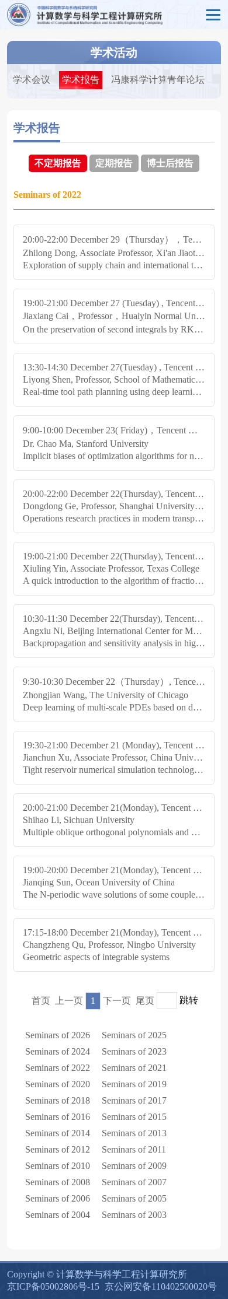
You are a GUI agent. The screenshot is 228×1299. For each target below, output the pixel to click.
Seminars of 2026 (57, 1035)
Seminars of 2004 (57, 1215)
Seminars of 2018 (57, 1100)
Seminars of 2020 (57, 1084)
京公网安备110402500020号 (161, 1286)
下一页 (117, 1001)
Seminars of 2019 (134, 1084)
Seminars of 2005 (134, 1198)
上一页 (69, 1001)
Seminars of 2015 (134, 1117)
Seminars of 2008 (57, 1182)
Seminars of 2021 (134, 1068)
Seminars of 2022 (57, 1068)
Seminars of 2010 (57, 1166)
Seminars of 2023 (134, 1051)
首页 (41, 1001)
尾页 (145, 1001)
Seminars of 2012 (57, 1149)
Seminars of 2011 (134, 1149)
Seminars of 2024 (57, 1051)
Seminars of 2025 (134, 1035)
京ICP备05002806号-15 (53, 1286)
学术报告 (80, 80)
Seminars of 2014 (57, 1133)
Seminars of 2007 (134, 1182)
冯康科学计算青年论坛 (158, 80)
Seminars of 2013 (134, 1133)
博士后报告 (170, 163)
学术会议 (31, 80)
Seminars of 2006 (57, 1198)
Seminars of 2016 (57, 1117)
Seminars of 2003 (134, 1215)
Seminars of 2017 (134, 1100)
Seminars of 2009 (134, 1166)
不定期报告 (57, 163)
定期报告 (114, 163)
